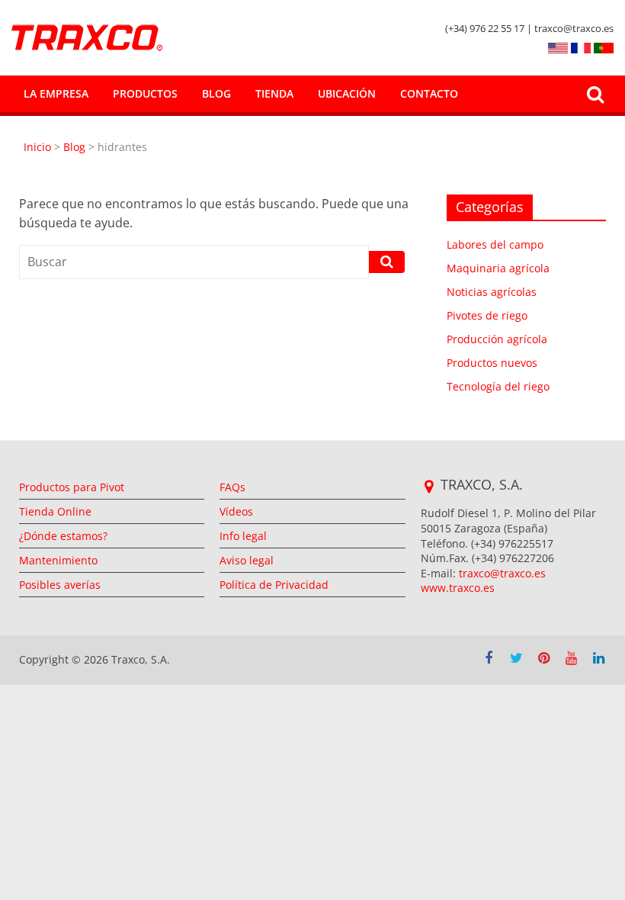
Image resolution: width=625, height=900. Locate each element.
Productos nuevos (492, 362)
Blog (216, 93)
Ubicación (347, 93)
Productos (145, 93)
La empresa (56, 93)
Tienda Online (55, 511)
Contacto (429, 93)
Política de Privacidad (274, 584)
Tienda (274, 93)
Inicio (39, 147)
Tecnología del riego (498, 386)
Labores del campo (495, 244)
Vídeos (236, 511)
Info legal (243, 536)
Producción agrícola (497, 339)
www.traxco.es (458, 587)
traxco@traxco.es (502, 573)
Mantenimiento (58, 560)
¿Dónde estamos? (63, 536)
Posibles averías (60, 584)
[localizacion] (429, 486)
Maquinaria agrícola (498, 268)
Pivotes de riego (487, 315)
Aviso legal (247, 560)
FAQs (232, 487)
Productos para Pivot (71, 487)
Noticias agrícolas (492, 291)
